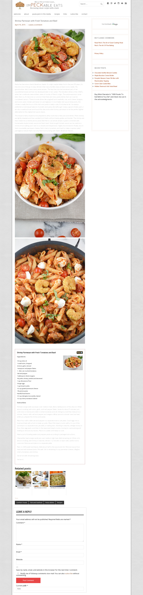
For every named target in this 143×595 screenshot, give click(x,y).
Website (19, 559)
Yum (16, 498)
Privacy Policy (99, 53)
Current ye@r (22, 585)
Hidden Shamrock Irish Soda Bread (106, 86)
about (26, 14)
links (65, 14)
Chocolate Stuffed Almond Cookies (106, 73)
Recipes (59, 502)
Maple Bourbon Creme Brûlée (104, 75)
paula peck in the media (41, 14)
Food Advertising (106, 24)
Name (19, 544)
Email (19, 552)
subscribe (74, 14)
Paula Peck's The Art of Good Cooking (107, 43)
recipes (57, 14)
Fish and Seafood (36, 502)
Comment (20, 523)
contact (84, 14)
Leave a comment (35, 25)
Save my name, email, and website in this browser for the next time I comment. (46, 570)
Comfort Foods (21, 502)
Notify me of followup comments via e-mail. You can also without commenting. (47, 574)
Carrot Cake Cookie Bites (103, 84)
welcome (17, 14)
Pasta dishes (49, 502)
